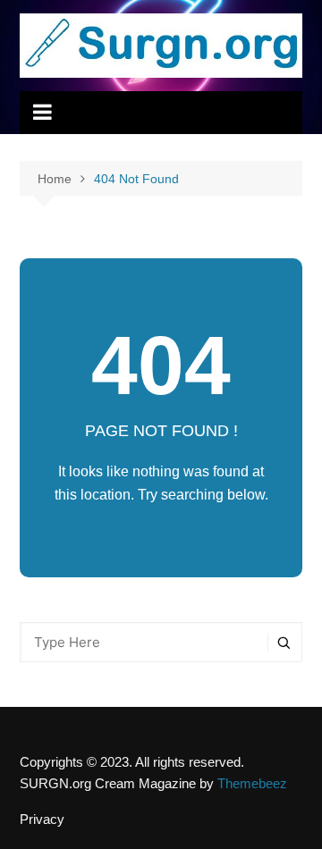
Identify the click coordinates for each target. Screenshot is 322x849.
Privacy (42, 819)
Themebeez (252, 783)
